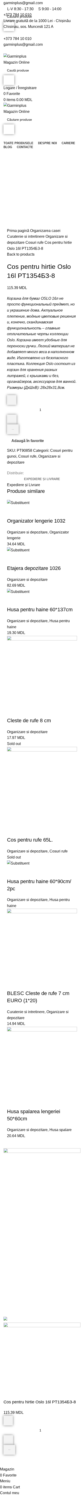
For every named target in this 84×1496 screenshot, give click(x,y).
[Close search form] (6, 6)
